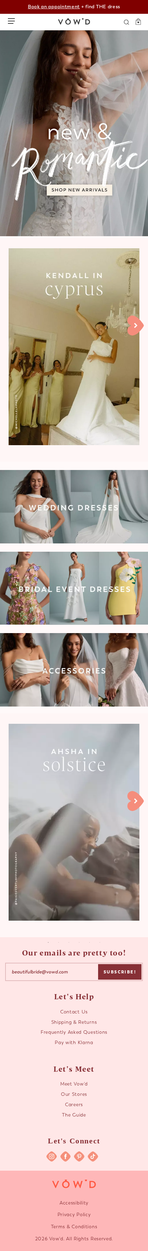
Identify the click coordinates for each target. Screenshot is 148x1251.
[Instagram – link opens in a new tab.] (51, 1156)
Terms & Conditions (74, 1227)
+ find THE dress (74, 7)
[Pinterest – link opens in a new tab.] (79, 1156)
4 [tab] (79, 942)
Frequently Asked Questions (74, 1032)
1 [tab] (48, 942)
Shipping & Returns (74, 1022)
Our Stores (74, 1094)
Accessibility (74, 1203)
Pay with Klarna (74, 1042)
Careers (74, 1105)
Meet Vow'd (74, 1084)
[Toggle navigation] (13, 20)
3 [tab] (68, 942)
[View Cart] (136, 22)
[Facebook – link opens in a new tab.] (65, 1156)
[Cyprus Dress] (74, 346)
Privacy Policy (74, 1215)
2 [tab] (58, 942)
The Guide (74, 1115)
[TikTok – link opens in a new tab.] (93, 1156)
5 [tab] (89, 942)
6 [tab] (99, 942)
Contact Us (74, 1012)
